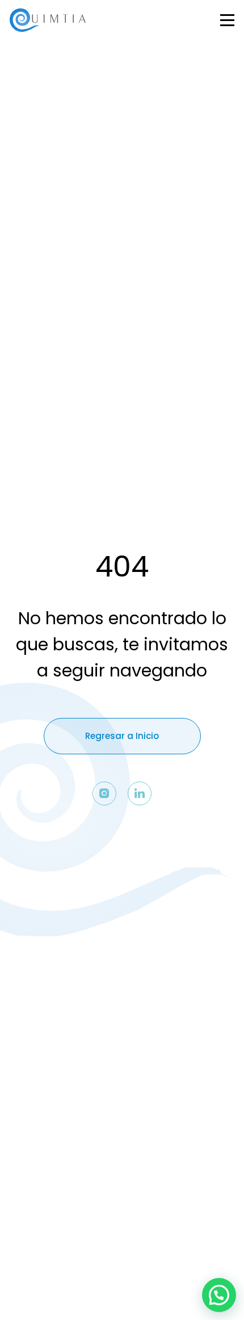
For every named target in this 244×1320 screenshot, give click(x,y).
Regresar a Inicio (122, 736)
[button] (219, 1295)
